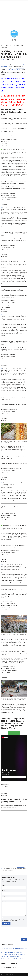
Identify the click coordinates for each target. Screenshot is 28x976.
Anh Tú (3, 59)
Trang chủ (3, 45)
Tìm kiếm (3, 936)
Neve (2, 974)
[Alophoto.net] (14, 34)
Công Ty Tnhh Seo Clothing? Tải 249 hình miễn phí (12, 952)
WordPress (11, 974)
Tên (3, 885)
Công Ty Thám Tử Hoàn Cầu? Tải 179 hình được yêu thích (13, 954)
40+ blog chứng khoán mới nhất (13, 69)
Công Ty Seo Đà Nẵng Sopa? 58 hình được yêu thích (12, 958)
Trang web (4, 896)
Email (3, 890)
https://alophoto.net (20, 68)
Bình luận (4, 901)
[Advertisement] (14, 14)
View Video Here (14, 733)
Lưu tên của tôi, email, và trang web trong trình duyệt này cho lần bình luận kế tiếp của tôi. (13, 919)
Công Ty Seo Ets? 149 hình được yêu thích (10, 956)
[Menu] (14, 40)
